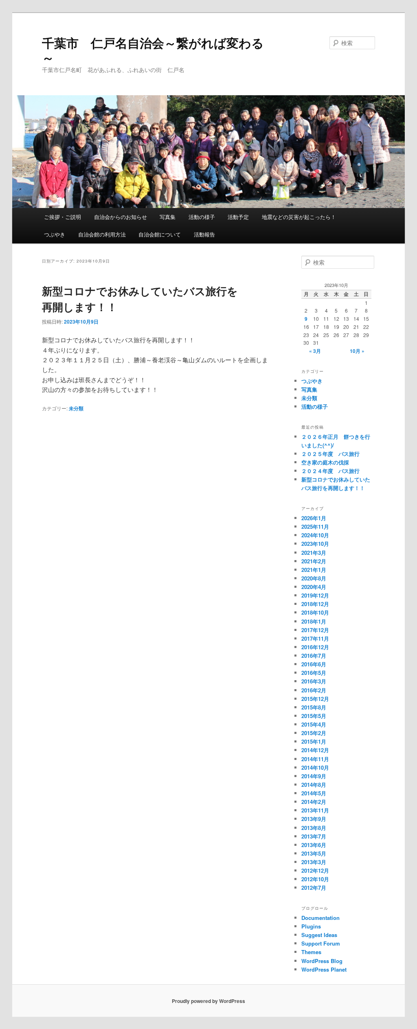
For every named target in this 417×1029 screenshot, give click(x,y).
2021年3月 (313, 552)
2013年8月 (313, 828)
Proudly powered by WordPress (208, 1001)
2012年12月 (315, 870)
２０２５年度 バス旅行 (330, 454)
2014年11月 (315, 759)
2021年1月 (313, 570)
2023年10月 (315, 543)
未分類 (76, 408)
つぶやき (54, 234)
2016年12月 (315, 647)
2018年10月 (315, 612)
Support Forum (320, 943)
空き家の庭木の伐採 (325, 462)
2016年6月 (313, 664)
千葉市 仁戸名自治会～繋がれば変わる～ (153, 50)
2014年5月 (313, 793)
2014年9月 (313, 776)
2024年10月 (315, 535)
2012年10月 (315, 879)
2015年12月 (315, 699)
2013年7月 (313, 836)
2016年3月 (313, 681)
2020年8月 (313, 578)
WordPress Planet (324, 969)
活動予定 (238, 217)
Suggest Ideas (319, 935)
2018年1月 (313, 621)
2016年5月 (313, 673)
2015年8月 (313, 707)
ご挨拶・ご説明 (62, 217)
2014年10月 (315, 767)
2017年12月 (315, 630)
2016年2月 (313, 690)
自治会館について (159, 234)
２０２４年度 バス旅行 (330, 471)
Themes (311, 952)
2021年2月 (313, 561)
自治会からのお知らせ (120, 217)
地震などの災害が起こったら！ (299, 217)
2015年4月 (313, 724)
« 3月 (315, 351)
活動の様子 (202, 217)
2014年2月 (313, 802)
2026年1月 (313, 518)
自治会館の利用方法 (102, 234)
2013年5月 (313, 853)
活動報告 (204, 234)
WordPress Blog (321, 961)
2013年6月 (313, 845)
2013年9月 (313, 819)
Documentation (320, 918)
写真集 (168, 217)
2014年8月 (313, 784)
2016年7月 (313, 655)
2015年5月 (313, 716)
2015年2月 (313, 733)
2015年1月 (313, 741)
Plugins (311, 926)
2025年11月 (315, 526)
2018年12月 (315, 604)
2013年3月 (313, 862)
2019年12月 (315, 595)
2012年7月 (313, 887)
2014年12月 (315, 750)
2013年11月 (315, 810)
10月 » (357, 351)
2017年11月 (315, 638)
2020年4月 (313, 587)
